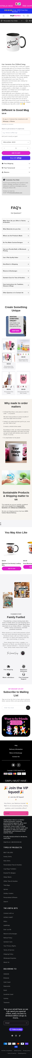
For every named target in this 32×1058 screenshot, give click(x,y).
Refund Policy (8, 937)
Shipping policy (22, 1053)
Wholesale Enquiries (10, 958)
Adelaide (6, 974)
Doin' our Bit (7, 929)
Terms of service (12, 1053)
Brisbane (6, 978)
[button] (4, 16)
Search (6, 901)
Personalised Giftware (10, 897)
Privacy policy (26, 1050)
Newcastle (7, 986)
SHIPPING (7, 925)
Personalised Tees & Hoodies (13, 865)
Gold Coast (7, 982)
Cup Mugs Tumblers (10, 869)
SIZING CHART (8, 917)
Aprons (6, 889)
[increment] (27, 148)
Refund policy (17, 1050)
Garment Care (8, 942)
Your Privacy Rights (10, 946)
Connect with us (9, 913)
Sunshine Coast (8, 994)
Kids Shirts (7, 860)
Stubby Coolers (8, 893)
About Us (6, 962)
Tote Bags (7, 885)
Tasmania (7, 1002)
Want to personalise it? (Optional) (13, 129)
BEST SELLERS (8, 852)
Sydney (6, 998)
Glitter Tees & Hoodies (11, 881)
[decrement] (4, 148)
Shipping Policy (8, 954)
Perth (5, 990)
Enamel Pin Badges (10, 873)
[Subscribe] (26, 813)
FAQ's (5, 921)
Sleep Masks (8, 877)
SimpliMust (9, 1050)
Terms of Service (9, 950)
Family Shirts (8, 856)
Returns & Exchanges (10, 933)
